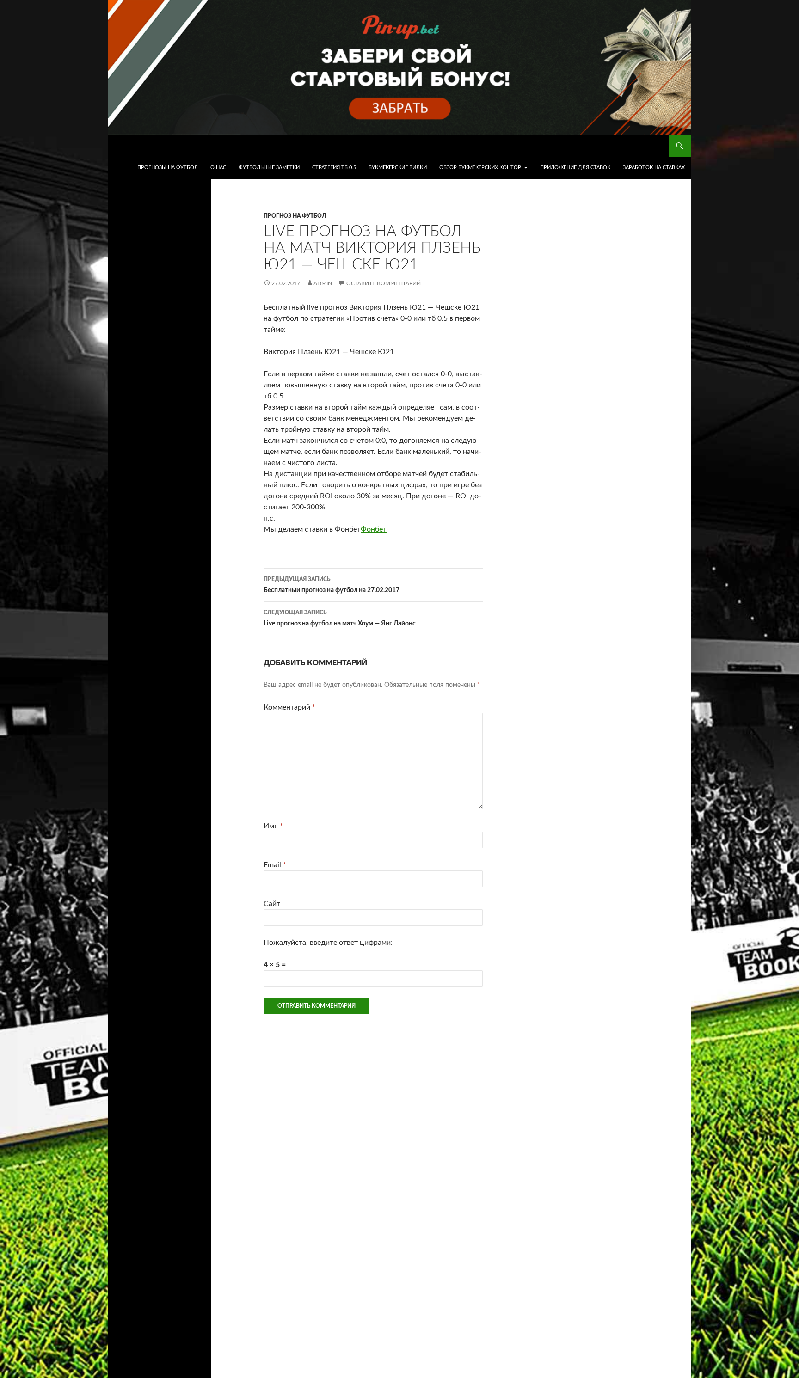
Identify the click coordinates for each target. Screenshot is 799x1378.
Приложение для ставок (575, 167)
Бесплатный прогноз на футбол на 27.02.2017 (332, 585)
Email (275, 865)
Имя (273, 826)
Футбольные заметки (269, 167)
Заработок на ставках (654, 167)
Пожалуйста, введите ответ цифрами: (328, 942)
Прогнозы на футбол (167, 167)
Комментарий (289, 707)
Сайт (272, 903)
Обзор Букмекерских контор (480, 167)
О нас (218, 167)
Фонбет (374, 529)
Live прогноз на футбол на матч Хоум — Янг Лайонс (340, 618)
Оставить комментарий (383, 283)
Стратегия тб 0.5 (334, 167)
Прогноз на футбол (295, 216)
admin (322, 283)
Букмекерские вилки (398, 167)
